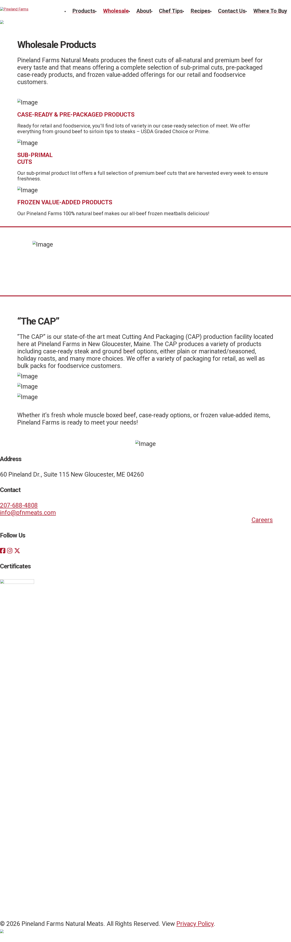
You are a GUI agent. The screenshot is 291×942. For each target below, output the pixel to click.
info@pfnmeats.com (28, 512)
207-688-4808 (19, 505)
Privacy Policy (195, 923)
